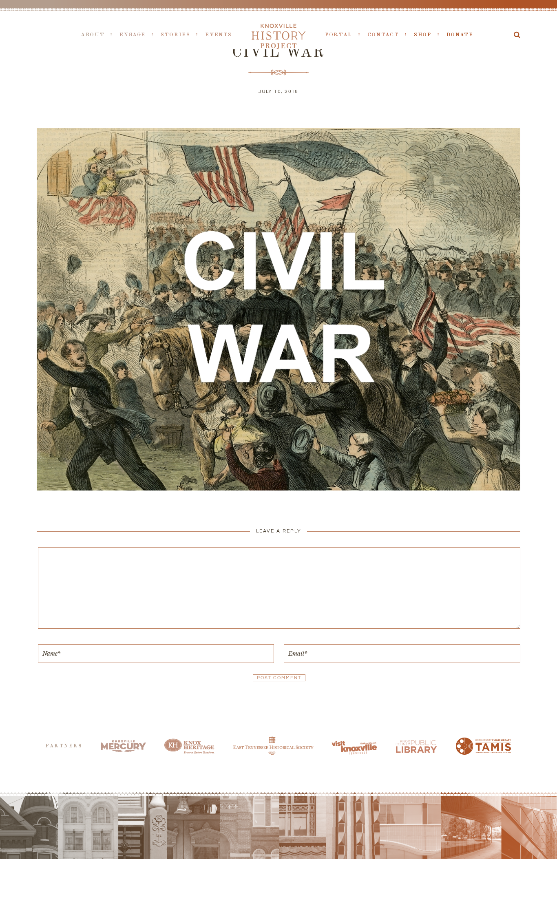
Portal (338, 35)
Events (218, 35)
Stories (175, 35)
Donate (459, 35)
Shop (422, 35)
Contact (383, 35)
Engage (132, 35)
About (92, 35)
